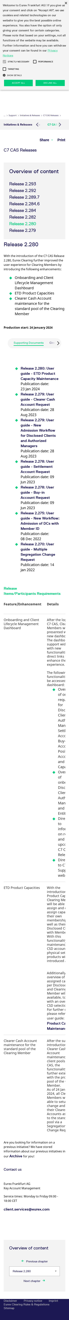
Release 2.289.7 (24, 197)
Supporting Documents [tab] (29, 342)
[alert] (34, 45)
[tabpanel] (34, 465)
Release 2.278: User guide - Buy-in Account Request (37, 492)
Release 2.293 (22, 183)
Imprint (53, 1300)
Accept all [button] (18, 83)
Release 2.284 (22, 210)
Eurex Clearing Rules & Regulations (26, 1304)
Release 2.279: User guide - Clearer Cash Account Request (38, 399)
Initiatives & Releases (30, 115)
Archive (16, 1156)
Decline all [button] (50, 83)
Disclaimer (11, 1300)
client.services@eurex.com (26, 1209)
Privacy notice (33, 1300)
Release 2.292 (22, 190)
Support (13, 115)
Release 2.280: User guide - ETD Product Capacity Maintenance (40, 373)
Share (45, 140)
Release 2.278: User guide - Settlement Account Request (37, 466)
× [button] (65, 3)
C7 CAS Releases (51, 115)
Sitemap (9, 1308)
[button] (4, 61)
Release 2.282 (22, 217)
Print (61, 140)
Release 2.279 (22, 230)
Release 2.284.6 (24, 203)
